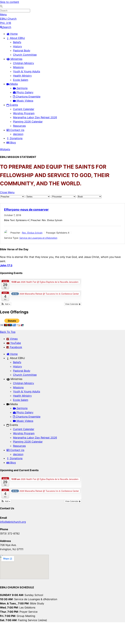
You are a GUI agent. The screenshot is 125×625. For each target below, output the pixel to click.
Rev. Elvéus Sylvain (32, 232)
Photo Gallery (24, 92)
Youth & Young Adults (26, 71)
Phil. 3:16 (5, 23)
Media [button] (13, 404)
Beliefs (17, 42)
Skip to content (9, 2)
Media (13, 84)
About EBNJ (17, 38)
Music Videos (24, 100)
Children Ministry (23, 63)
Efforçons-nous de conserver (26, 209)
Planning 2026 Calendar (28, 121)
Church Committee (25, 54)
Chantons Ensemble (27, 96)
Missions (18, 67)
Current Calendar (23, 109)
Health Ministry (22, 75)
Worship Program (24, 113)
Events (13, 104)
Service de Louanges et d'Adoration (38, 237)
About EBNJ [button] (17, 358)
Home (13, 33)
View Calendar (72, 304)
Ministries (16, 59)
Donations (15, 138)
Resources (19, 125)
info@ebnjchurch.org (13, 521)
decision (18, 134)
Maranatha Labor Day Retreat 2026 (35, 117)
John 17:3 (6, 265)
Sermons (22, 88)
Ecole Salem (20, 79)
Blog (12, 142)
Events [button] (13, 425)
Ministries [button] (16, 379)
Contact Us (16, 130)
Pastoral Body (21, 50)
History (17, 46)
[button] (5, 304)
